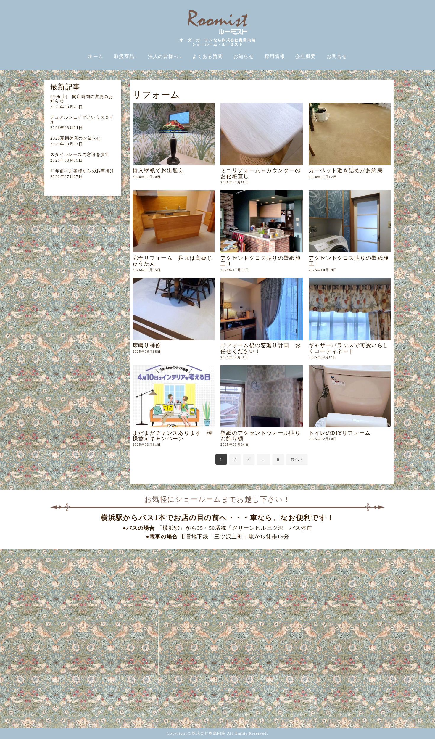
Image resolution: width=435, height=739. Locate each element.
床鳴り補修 (147, 345)
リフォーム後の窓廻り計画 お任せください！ (260, 348)
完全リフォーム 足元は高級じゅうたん (173, 261)
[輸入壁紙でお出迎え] (174, 134)
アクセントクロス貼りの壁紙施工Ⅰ (349, 261)
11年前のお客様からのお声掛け (82, 171)
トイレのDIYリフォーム (340, 433)
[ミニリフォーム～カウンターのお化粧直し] (261, 134)
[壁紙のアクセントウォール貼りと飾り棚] (261, 396)
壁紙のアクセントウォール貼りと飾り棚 (260, 436)
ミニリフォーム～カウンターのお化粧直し (260, 173)
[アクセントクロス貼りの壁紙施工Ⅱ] (261, 221)
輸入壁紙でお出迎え (158, 170)
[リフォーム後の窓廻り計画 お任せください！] (261, 309)
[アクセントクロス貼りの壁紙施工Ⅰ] (350, 221)
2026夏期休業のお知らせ (75, 138)
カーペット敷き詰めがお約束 (346, 170)
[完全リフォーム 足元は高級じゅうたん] (174, 221)
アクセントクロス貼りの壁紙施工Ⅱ (260, 261)
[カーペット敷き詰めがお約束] (350, 134)
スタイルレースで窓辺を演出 (79, 154)
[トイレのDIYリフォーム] (350, 396)
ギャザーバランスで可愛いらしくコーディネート (349, 348)
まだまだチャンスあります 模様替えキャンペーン (173, 436)
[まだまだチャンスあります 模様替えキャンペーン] (174, 396)
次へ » (297, 459)
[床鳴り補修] (174, 309)
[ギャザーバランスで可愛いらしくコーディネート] (350, 309)
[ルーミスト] (217, 34)
